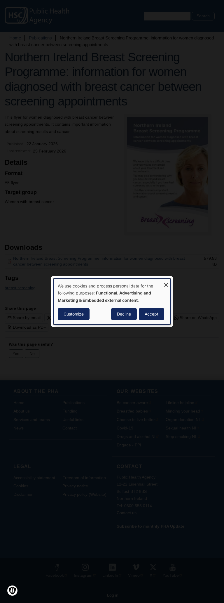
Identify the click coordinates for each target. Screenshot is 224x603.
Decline (124, 313)
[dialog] (112, 301)
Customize (74, 313)
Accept (151, 313)
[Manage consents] (12, 590)
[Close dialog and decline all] (166, 282)
